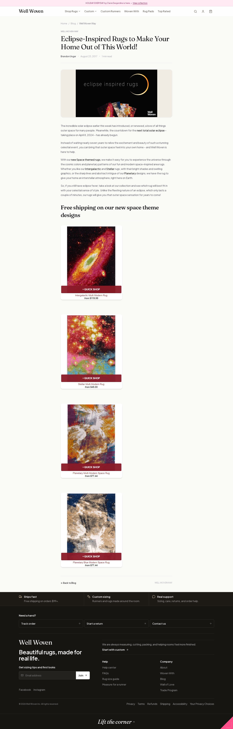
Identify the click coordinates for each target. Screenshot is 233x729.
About (163, 667)
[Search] (195, 11)
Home (64, 23)
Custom (89, 11)
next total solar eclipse (151, 130)
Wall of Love (167, 684)
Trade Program (168, 690)
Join (80, 675)
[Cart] (210, 11)
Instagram (39, 689)
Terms (141, 703)
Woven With (131, 11)
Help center (109, 667)
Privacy (130, 703)
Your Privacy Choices (202, 703)
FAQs (105, 673)
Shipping (165, 703)
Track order (28, 623)
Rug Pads (148, 11)
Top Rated (164, 11)
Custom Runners (110, 11)
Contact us (159, 623)
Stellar (110, 168)
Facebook (25, 689)
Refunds (152, 703)
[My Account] (203, 11)
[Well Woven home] (31, 11)
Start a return (95, 623)
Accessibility (180, 703)
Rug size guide (110, 679)
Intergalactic (93, 168)
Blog (73, 23)
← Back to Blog (68, 582)
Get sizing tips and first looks (37, 667)
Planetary (130, 173)
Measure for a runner (114, 684)
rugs (97, 159)
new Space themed (83, 159)
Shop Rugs (71, 11)
